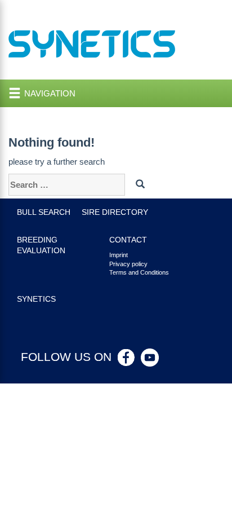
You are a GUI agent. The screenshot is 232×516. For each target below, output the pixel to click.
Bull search (43, 212)
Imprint (118, 255)
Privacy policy (128, 264)
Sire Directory (115, 212)
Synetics (36, 299)
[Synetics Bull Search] (92, 43)
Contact (128, 240)
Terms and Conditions (139, 272)
